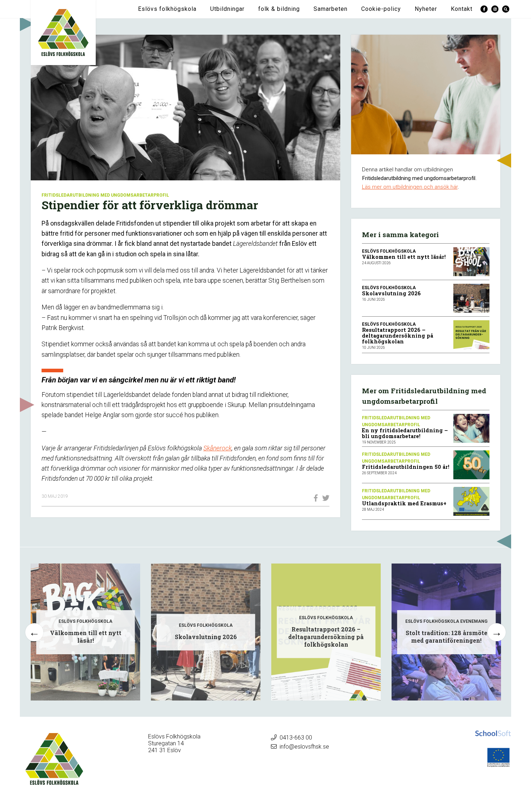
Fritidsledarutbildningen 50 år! (405, 466)
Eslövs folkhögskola (167, 8)
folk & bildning (279, 8)
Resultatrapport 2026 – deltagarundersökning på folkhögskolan (397, 335)
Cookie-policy (381, 8)
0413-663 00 (296, 737)
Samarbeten (330, 8)
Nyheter (426, 8)
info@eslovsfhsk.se (304, 746)
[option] (85, 632)
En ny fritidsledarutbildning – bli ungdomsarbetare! (405, 433)
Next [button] (497, 632)
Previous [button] (34, 632)
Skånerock (217, 448)
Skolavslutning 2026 (391, 293)
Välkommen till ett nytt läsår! (404, 256)
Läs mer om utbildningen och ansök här (410, 187)
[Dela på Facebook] (314, 498)
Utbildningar (227, 8)
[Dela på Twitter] (324, 498)
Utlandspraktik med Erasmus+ (404, 503)
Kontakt (461, 8)
